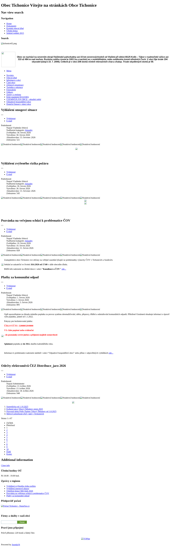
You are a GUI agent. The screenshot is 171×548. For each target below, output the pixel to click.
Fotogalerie (11, 90)
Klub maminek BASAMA (17, 97)
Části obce (10, 82)
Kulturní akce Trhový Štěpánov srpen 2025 (24, 409)
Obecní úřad (11, 78)
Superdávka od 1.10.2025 (17, 406)
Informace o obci (13, 80)
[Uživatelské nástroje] (2, 114)
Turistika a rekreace (14, 87)
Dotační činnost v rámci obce (18, 104)
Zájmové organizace (15, 85)
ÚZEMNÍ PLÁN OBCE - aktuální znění (23, 99)
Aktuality (29, 130)
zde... (64, 269)
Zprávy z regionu (13, 94)
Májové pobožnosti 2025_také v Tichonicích (25, 414)
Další (8, 452)
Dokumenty (11, 26)
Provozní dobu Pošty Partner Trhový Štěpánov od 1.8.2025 (31, 411)
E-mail (9, 121)
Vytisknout (10, 118)
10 (7, 449)
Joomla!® (16, 544)
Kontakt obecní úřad (15, 28)
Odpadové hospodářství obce (18, 102)
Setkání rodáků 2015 (15, 33)
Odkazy (9, 92)
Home (9, 23)
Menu (8, 71)
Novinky (10, 75)
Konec (9, 454)
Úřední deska (12, 31)
